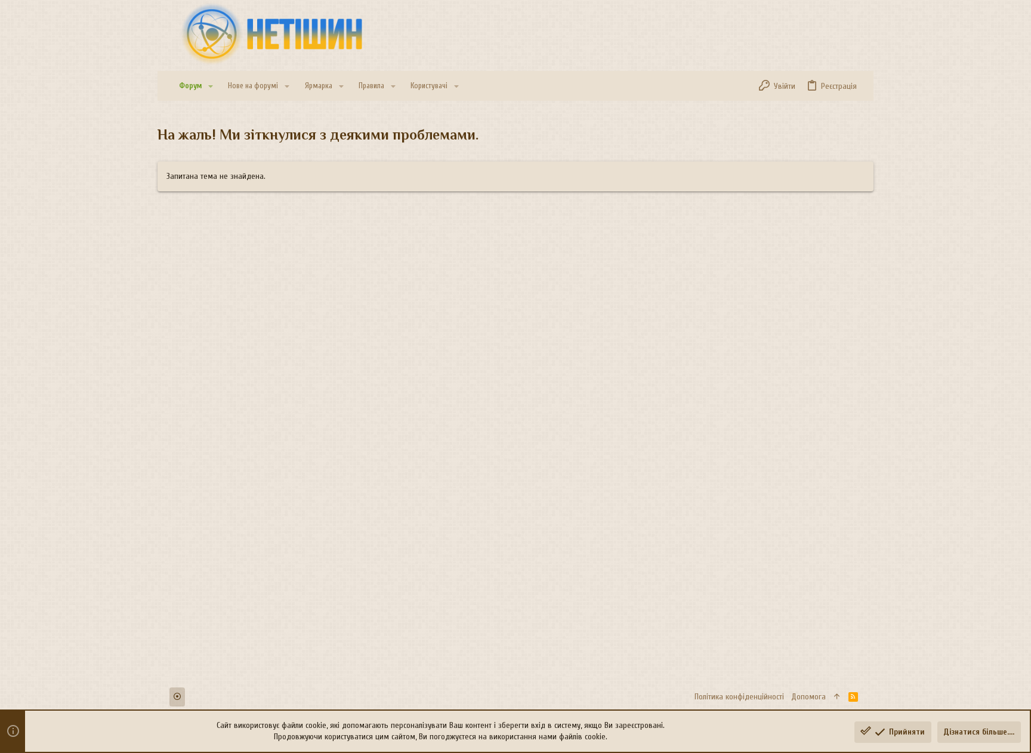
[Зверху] (837, 696)
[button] (210, 86)
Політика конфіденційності (739, 697)
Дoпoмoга (808, 697)
